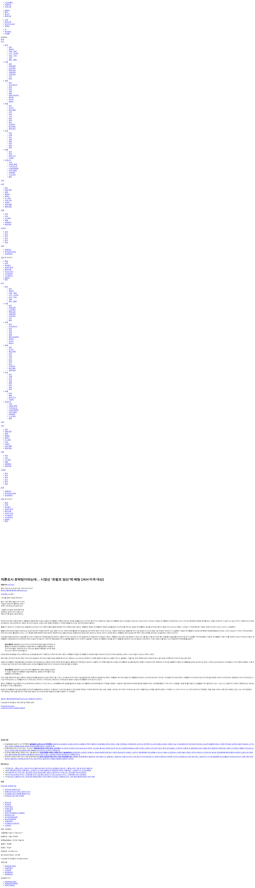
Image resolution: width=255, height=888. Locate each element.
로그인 (7, 14)
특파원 (11, 97)
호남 (10, 145)
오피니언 (8, 160)
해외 (10, 78)
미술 (10, 114)
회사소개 (8, 802)
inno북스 (8, 265)
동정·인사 (12, 156)
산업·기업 (8, 200)
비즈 (2, 184)
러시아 (11, 99)
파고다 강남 (9, 271)
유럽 (10, 93)
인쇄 (2, 594)
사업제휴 (8, 811)
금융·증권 (8, 190)
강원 (10, 139)
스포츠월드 (9, 2)
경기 (10, 137)
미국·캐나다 (13, 85)
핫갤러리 (8, 249)
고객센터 (8, 825)
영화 (6, 220)
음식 (10, 122)
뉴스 (2, 41)
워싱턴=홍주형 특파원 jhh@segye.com (14, 590)
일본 (10, 89)
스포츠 (3, 228)
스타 (6, 216)
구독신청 (8, 7)
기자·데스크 (13, 166)
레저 (10, 118)
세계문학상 (9, 868)
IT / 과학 (8, 198)
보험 (6, 192)
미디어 (11, 108)
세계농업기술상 (10, 866)
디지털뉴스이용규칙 (12, 823)
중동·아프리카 (14, 95)
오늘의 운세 (9, 267)
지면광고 (8, 804)
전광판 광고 (9, 809)
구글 (6, 20)
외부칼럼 (12, 172)
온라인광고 (9, 806)
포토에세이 (9, 254)
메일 (6, 594)
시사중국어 (9, 276)
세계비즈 (8, 4)
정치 (6, 45)
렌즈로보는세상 (10, 252)
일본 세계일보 (10, 885)
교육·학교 (12, 74)
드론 (6, 263)
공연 (10, 112)
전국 (6, 131)
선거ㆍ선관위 (13, 53)
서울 (10, 135)
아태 (10, 91)
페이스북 (8, 22)
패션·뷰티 (12, 126)
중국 (10, 87)
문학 (10, 120)
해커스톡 (8, 269)
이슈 (2, 180)
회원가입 (8, 16)
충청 (10, 141)
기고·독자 (12, 175)
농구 (6, 238)
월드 (10, 177)
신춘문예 (8, 870)
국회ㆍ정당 (13, 51)
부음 (10, 154)
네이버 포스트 (10, 24)
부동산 (7, 196)
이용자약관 (9, 821)
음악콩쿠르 (9, 872)
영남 (10, 143)
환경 (6, 261)
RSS (6, 12)
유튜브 (7, 26)
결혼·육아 (12, 129)
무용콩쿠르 (9, 874)
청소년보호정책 (10, 819)
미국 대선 (11, 584)
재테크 (7, 194)
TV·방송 (8, 218)
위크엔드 (12, 124)
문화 (6, 103)
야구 (6, 234)
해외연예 (8, 224)
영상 (2, 257)
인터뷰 (11, 158)
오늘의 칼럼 (13, 164)
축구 (6, 236)
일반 (10, 47)
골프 (6, 242)
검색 (2, 39)
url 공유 (10, 594)
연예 (2, 210)
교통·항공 (12, 72)
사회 (6, 62)
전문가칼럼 (13, 170)
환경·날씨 (12, 70)
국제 (6, 80)
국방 (10, 58)
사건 (10, 76)
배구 (6, 240)
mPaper (7, 10)
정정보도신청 (9, 815)
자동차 (7, 202)
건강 (10, 116)
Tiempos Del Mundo (11, 883)
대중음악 (8, 222)
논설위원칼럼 (13, 168)
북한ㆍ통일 (13, 60)
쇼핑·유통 (8, 204)
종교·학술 (12, 110)
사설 (10, 162)
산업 (6, 442)
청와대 (11, 49)
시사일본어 (9, 274)
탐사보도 (8, 31)
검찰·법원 (12, 66)
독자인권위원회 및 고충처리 (15, 813)
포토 (2, 246)
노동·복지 (12, 68)
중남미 (11, 101)
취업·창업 (8, 206)
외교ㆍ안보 (13, 55)
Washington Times (10, 881)
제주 (10, 147)
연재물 (7, 33)
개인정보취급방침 (11, 817)
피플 (6, 149)
